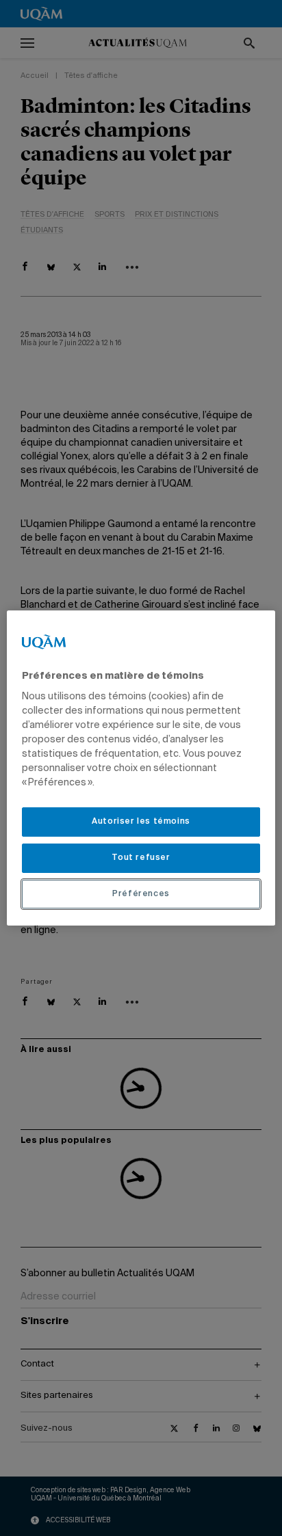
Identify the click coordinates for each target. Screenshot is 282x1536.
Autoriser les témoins (141, 822)
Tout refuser (141, 858)
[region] (140, 768)
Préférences (141, 894)
